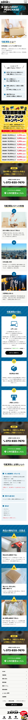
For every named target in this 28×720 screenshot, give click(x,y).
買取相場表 (4, 689)
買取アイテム (5, 686)
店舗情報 (4, 696)
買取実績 (4, 682)
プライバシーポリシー (21, 701)
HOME (3, 671)
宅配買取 (4, 675)
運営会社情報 (11, 701)
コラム (4, 701)
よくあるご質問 (5, 693)
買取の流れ (4, 678)
